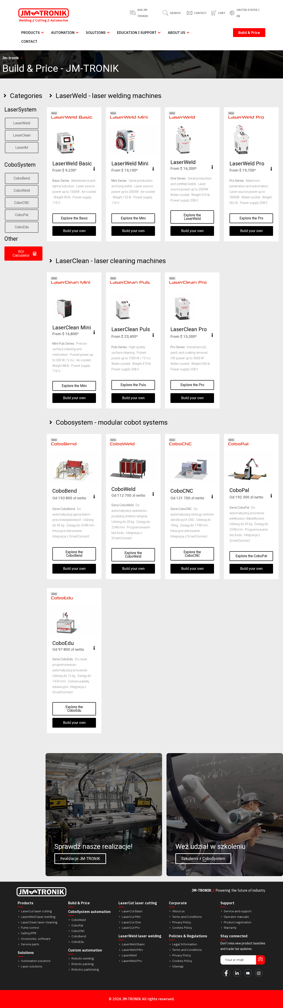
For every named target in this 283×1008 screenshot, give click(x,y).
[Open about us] (187, 32)
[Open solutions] (108, 32)
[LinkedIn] (237, 973)
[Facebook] (226, 973)
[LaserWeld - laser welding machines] (51, 95)
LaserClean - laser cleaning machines (111, 261)
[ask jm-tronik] (133, 13)
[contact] (189, 13)
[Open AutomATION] (77, 32)
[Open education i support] (159, 32)
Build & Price (79, 903)
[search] (165, 13)
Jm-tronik (10, 58)
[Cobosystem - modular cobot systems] (51, 422)
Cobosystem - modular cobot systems (112, 422)
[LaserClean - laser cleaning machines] (51, 261)
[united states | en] (232, 13)
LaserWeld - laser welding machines (108, 96)
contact (200, 13)
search (175, 13)
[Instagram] (259, 973)
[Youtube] (248, 973)
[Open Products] (42, 32)
